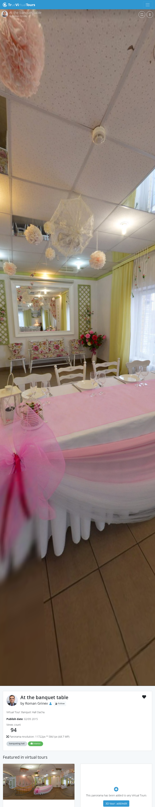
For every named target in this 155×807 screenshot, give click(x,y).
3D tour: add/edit (116, 803)
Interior (36, 743)
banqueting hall (17, 743)
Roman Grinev (36, 703)
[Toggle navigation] (147, 4)
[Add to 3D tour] (116, 789)
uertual (21, 4)
